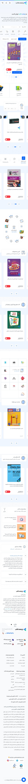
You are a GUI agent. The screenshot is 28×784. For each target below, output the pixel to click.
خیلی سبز (12, 674)
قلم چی (12, 676)
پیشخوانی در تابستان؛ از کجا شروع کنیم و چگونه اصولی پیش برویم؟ (10, 526)
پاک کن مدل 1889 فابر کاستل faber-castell (15, 132)
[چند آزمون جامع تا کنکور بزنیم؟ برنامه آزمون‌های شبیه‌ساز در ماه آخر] (21, 535)
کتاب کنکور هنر (22, 702)
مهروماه (12, 682)
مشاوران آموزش (11, 690)
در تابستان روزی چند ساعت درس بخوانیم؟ (10, 518)
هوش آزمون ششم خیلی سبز (19, 689)
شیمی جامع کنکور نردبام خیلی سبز (16, 428)
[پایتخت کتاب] (21, 3)
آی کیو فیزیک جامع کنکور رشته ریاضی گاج (15, 279)
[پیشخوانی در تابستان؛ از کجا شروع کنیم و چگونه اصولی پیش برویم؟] (21, 527)
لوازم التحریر (19, 93)
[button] (24, 59)
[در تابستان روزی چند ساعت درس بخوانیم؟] (21, 519)
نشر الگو (12, 687)
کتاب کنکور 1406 (14, 702)
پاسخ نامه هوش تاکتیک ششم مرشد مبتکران (15, 331)
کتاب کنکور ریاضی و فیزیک (12, 696)
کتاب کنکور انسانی (21, 699)
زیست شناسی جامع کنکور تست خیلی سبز (20, 674)
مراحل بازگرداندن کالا (10, 657)
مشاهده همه (23, 163)
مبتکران (12, 679)
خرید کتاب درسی (8, 609)
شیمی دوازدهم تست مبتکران (19, 686)
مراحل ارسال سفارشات (10, 663)
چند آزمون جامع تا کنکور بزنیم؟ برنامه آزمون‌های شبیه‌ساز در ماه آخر (9, 535)
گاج (13, 684)
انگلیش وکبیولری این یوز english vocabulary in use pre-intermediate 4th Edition (14, 485)
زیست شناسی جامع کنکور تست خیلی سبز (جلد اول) (14, 63)
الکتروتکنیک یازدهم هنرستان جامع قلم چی (15, 189)
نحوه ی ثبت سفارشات (10, 660)
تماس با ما (23, 666)
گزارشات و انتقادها (21, 663)
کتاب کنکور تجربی (12, 699)
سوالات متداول (22, 660)
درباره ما (23, 657)
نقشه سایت (12, 666)
